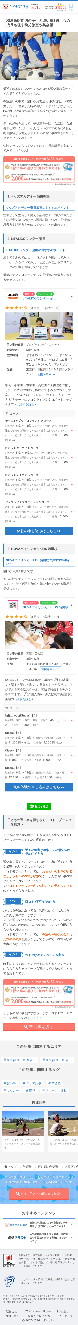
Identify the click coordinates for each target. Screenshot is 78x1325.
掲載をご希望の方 (39, 1316)
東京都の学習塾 (48, 1166)
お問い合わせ (13, 1316)
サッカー (11, 1090)
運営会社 (11, 1311)
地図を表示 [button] (44, 374)
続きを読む (26, 404)
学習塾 (54, 1083)
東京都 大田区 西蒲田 (19, 1060)
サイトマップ (64, 1316)
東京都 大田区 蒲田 (57, 1060)
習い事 (10, 1083)
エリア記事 (32, 1083)
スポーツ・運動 (54, 1090)
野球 (30, 1090)
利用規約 (62, 1311)
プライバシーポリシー (37, 1311)
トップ (12, 1166)
